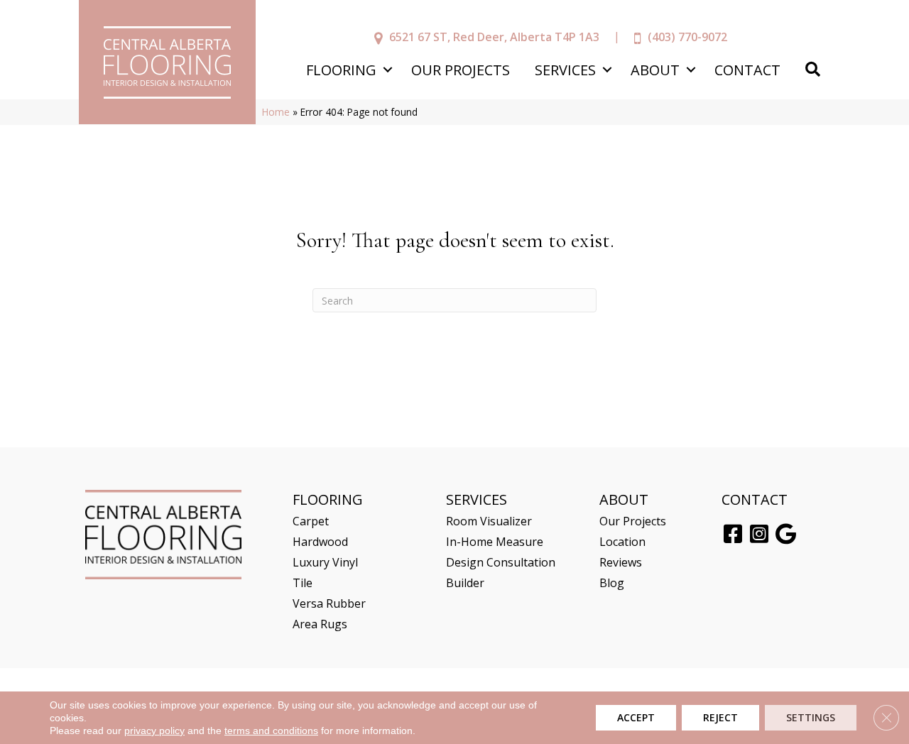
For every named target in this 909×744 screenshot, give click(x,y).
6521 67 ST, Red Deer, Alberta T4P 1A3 (494, 37)
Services (565, 70)
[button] (387, 70)
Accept (636, 717)
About (655, 70)
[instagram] (759, 534)
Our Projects (460, 70)
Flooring (341, 70)
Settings (810, 717)
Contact (747, 70)
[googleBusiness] (785, 534)
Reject (720, 717)
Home (276, 112)
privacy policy (154, 730)
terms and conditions (271, 730)
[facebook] (733, 534)
